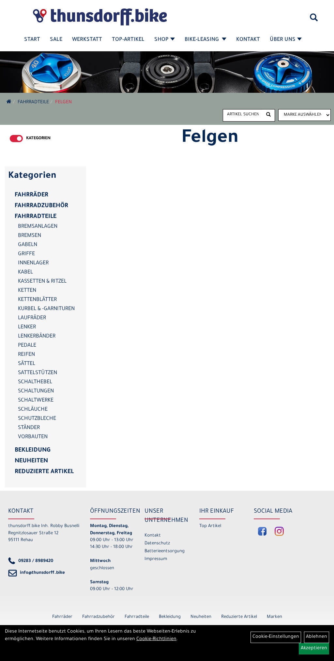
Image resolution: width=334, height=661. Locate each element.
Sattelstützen (37, 373)
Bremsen (29, 236)
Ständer (29, 428)
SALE (56, 40)
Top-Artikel (128, 40)
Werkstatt (87, 40)
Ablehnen (316, 637)
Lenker (27, 327)
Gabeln (27, 245)
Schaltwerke (35, 401)
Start (32, 40)
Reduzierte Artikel (44, 472)
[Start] (9, 102)
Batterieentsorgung (164, 551)
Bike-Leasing (202, 40)
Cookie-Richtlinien (156, 639)
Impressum (155, 559)
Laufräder (32, 318)
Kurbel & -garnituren (46, 309)
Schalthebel (35, 382)
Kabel (25, 272)
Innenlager (33, 263)
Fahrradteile (33, 102)
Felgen (63, 102)
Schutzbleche (37, 419)
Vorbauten (33, 437)
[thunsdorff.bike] (100, 16)
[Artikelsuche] (314, 20)
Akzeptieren (314, 648)
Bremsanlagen (37, 227)
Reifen (26, 355)
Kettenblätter (37, 300)
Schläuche (33, 410)
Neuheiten (31, 461)
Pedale (27, 346)
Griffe (26, 254)
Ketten (27, 291)
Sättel (26, 364)
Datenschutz (157, 543)
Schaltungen (36, 391)
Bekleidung (32, 450)
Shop (161, 40)
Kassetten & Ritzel (42, 282)
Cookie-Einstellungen (275, 637)
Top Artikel (210, 526)
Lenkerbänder (36, 336)
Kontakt (248, 40)
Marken (274, 617)
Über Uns (283, 40)
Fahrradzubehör (41, 206)
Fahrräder (31, 195)
